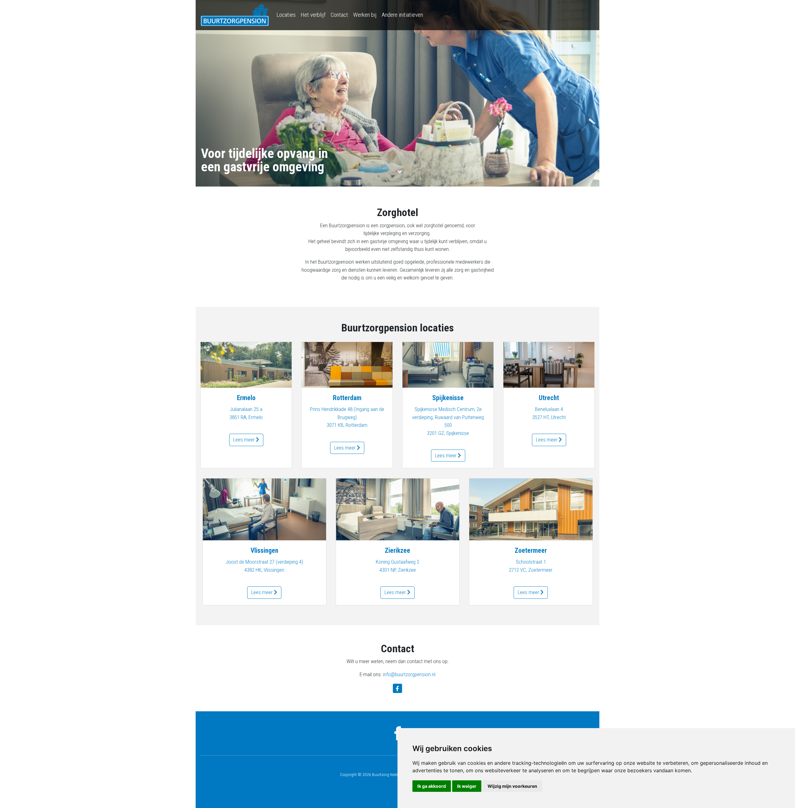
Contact (339, 14)
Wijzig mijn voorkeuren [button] (512, 786)
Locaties (286, 14)
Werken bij (365, 14)
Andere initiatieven (402, 14)
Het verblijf (313, 14)
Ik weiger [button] (466, 786)
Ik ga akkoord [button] (431, 786)
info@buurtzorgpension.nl (409, 674)
